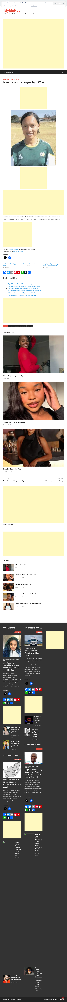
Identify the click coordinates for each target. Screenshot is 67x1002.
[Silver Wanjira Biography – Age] (33, 374)
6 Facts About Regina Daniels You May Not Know (15, 744)
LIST (9, 779)
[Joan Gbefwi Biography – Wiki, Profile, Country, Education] (27, 729)
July (9, 79)
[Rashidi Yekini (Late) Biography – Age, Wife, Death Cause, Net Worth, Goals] (29, 834)
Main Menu (10, 72)
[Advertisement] (33, 31)
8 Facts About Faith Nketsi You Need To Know (15, 730)
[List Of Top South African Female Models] (6, 976)
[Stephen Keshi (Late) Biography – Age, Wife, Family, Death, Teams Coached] (34, 764)
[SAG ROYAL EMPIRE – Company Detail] (29, 717)
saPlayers (23, 326)
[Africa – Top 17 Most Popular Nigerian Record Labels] (8, 842)
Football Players (14, 326)
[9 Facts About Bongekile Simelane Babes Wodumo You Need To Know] (12, 658)
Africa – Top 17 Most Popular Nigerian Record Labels (18, 847)
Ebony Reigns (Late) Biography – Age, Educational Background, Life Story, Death (38, 977)
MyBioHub (12, 10)
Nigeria (27, 767)
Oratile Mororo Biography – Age (14, 422)
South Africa (15, 79)
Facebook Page (18, 251)
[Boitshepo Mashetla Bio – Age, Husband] (8, 604)
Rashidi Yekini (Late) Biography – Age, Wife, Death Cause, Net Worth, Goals (38, 842)
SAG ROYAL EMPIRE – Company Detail (38, 719)
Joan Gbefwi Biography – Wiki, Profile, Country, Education (36, 732)
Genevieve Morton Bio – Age (31, 264)
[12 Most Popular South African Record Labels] (12, 778)
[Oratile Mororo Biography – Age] (33, 420)
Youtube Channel (13, 249)
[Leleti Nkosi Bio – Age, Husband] (8, 594)
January (32, 766)
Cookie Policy (34, 6)
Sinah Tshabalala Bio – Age (12, 469)
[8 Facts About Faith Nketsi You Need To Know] (6, 727)
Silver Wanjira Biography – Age (13, 376)
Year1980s (30, 326)
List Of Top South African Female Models (16, 977)
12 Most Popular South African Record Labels (12, 784)
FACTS (4, 659)
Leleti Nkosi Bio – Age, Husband (25, 594)
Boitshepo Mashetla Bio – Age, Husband (28, 603)
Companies (33, 648)
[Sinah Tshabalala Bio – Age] (33, 467)
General (5, 79)
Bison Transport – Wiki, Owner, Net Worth (32, 652)
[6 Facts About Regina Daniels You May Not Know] (6, 741)
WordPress (54, 999)
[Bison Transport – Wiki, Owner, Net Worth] (34, 646)
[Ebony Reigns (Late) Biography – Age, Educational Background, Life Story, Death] (29, 968)
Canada (27, 648)
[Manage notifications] (63, 998)
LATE (37, 766)
